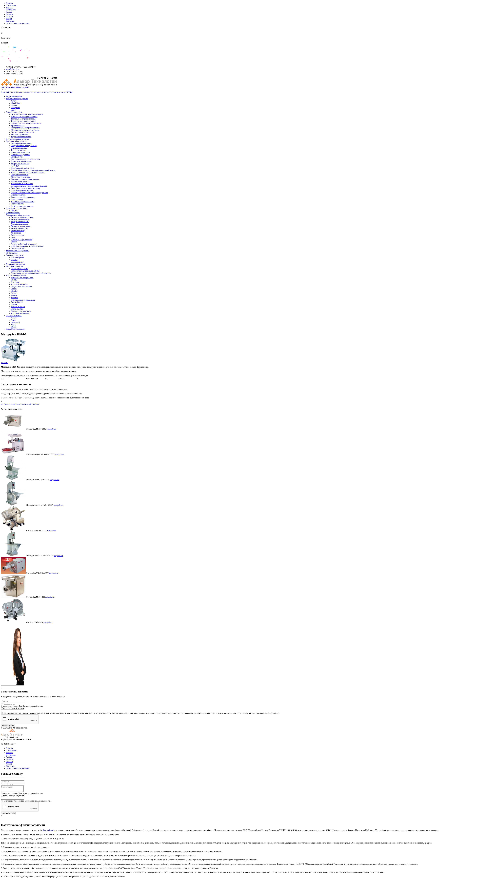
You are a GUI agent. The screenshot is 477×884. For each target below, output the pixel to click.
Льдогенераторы (18, 248)
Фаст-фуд (15, 166)
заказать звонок (22, 87)
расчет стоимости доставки (17, 23)
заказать (4, 363)
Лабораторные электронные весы (25, 128)
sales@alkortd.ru (12, 69)
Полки (14, 293)
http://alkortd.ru (49, 830)
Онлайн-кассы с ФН (19, 269)
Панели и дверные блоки (21, 239)
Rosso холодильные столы (22, 217)
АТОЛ (13, 101)
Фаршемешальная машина (22, 190)
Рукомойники (17, 302)
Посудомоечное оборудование (24, 146)
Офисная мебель (13, 213)
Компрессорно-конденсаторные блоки (27, 246)
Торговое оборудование (16, 275)
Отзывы (9, 16)
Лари (13, 237)
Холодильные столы (19, 224)
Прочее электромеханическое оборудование (29, 193)
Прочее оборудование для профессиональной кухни (33, 170)
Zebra (13, 324)
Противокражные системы (17, 139)
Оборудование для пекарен (22, 168)
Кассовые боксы (18, 307)
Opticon (14, 105)
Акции (9, 19)
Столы (14, 289)
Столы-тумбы (17, 309)
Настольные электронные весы (24, 117)
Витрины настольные (20, 163)
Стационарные (17, 257)
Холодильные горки (19, 228)
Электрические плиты (20, 152)
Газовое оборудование (20, 155)
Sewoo (13, 327)
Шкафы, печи (16, 157)
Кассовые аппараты (14, 266)
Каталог (9, 7)
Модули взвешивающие (21, 137)
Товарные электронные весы (23, 121)
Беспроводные (17, 262)
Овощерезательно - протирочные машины (29, 186)
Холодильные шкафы (20, 222)
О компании (11, 5)
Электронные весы (14, 112)
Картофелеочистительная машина (25, 188)
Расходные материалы (15, 264)
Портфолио (11, 10)
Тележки (14, 298)
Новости (9, 14)
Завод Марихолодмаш (15, 329)
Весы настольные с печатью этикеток (27, 114)
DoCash (14, 210)
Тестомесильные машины (22, 184)
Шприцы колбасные (19, 175)
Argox (13, 320)
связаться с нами (8, 87)
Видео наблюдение (14, 96)
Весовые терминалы (19, 134)
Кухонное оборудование (26, 92)
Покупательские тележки (21, 286)
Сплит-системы (17, 235)
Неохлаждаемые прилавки (22, 277)
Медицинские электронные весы (25, 130)
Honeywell (15, 108)
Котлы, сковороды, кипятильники (25, 159)
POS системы (11, 253)
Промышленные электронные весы (26, 123)
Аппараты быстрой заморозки (24, 244)
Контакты (10, 21)
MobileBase (15, 103)
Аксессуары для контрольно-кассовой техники (31, 273)
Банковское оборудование (17, 208)
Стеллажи (15, 282)
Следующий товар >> (30, 404)
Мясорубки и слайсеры (47, 92)
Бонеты (14, 280)
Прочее (14, 304)
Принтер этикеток (13, 315)
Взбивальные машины (20, 181)
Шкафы (14, 291)
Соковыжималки (18, 195)
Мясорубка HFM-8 (64, 92)
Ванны (14, 295)
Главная (9, 3)
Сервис (9, 12)
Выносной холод (18, 231)
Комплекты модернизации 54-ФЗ (25, 271)
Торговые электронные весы (23, 119)
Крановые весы (17, 125)
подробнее (51, 429)
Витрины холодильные (21, 226)
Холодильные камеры (20, 219)
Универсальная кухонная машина (25, 179)
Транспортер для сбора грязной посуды (27, 172)
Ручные (14, 260)
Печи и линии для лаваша (22, 206)
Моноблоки (16, 233)
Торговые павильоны (20, 313)
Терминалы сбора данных (17, 99)
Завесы (14, 242)
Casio (13, 110)
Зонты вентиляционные (21, 161)
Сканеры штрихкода (14, 255)
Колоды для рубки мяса (21, 311)
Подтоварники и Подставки (23, 300)
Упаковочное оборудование (22, 197)
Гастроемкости (17, 204)
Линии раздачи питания (21, 143)
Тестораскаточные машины (22, 201)
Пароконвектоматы (19, 148)
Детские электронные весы (22, 132)
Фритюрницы (17, 199)
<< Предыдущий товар (11, 404)
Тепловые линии (18, 150)
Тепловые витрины (19, 284)
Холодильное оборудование (18, 215)
